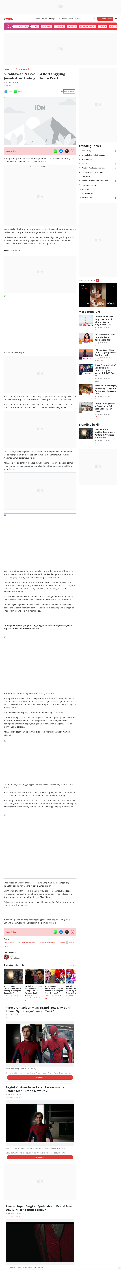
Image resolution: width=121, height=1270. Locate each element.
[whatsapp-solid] (55, 151)
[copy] (72, 151)
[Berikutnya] (76, 978)
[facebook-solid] (61, 151)
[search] (94, 18)
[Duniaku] (8, 19)
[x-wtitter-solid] (67, 151)
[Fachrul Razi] (6, 957)
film (22, 161)
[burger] (115, 18)
